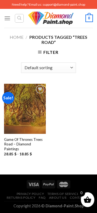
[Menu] (7, 18)
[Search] (19, 18)
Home (16, 37)
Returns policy (21, 197)
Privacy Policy (30, 194)
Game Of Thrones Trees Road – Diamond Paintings (23, 144)
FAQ (42, 197)
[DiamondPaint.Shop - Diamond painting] (51, 18)
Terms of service (63, 194)
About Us (57, 197)
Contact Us (81, 197)
